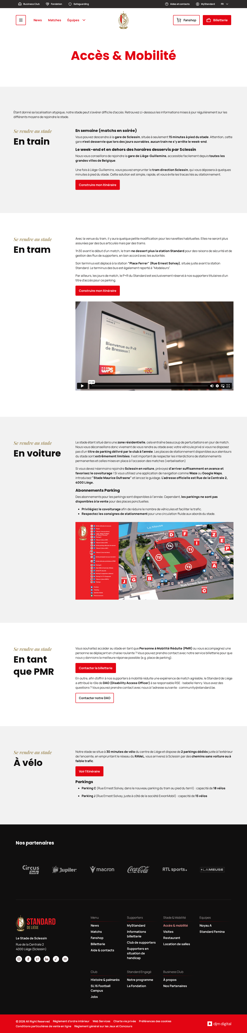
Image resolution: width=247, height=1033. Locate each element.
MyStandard (208, 4)
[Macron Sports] (102, 869)
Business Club (31, 4)
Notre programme (140, 980)
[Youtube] (65, 959)
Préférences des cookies (155, 1021)
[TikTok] (56, 959)
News (38, 20)
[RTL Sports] (175, 869)
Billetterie (220, 20)
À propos (170, 980)
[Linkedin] (47, 959)
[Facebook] (28, 959)
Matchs (96, 931)
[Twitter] (37, 959)
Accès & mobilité (175, 925)
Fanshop (190, 20)
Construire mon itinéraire (97, 185)
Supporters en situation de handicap (138, 953)
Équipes (73, 20)
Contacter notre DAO (94, 698)
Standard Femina (212, 931)
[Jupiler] (64, 869)
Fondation (56, 4)
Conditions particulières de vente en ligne (43, 1026)
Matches (54, 20)
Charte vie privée (124, 1021)
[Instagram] (19, 959)
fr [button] (222, 4)
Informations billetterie (136, 933)
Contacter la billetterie (96, 668)
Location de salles (176, 944)
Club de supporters (141, 942)
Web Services (101, 1021)
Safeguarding (81, 4)
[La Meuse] (212, 869)
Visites (168, 931)
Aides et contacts (180, 4)
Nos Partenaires (175, 986)
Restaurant (171, 938)
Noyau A (206, 925)
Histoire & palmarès (105, 980)
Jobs (94, 997)
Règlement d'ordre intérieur (71, 1021)
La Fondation (136, 986)
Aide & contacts (102, 950)
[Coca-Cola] (138, 869)
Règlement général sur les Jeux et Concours (103, 1026)
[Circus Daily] (31, 869)
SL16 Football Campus (100, 988)
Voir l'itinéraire (89, 771)
